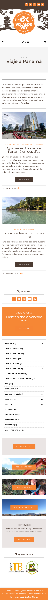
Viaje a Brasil (14, 349)
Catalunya (11, 389)
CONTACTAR (24, 328)
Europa (10, 399)
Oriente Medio (12, 414)
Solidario (11, 425)
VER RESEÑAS (24, 539)
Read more (24, 179)
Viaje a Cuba (13, 359)
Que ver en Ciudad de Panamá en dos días (24, 150)
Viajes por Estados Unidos (20, 379)
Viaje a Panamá (36, 144)
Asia (9, 384)
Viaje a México (14, 364)
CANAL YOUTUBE (24, 447)
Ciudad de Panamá (21, 144)
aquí (22, 597)
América (9, 144)
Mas (8, 404)
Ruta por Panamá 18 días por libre (24, 235)
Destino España (14, 394)
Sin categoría (12, 420)
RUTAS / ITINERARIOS (24, 507)
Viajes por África (14, 430)
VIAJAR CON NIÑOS (24, 487)
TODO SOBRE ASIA (24, 467)
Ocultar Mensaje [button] (32, 597)
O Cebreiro (11, 409)
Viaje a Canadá (15, 354)
